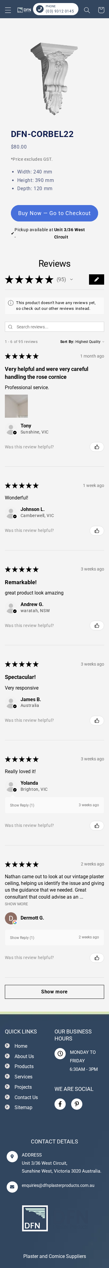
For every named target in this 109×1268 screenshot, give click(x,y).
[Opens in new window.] (14, 922)
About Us (24, 1056)
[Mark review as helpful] (97, 447)
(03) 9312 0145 (60, 11)
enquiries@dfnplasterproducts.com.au (58, 1185)
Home (21, 1046)
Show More (16, 904)
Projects (23, 1087)
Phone (51, 6)
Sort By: (67, 342)
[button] (8, 10)
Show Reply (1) (22, 805)
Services (23, 1077)
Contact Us (26, 1097)
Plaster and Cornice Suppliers (54, 1256)
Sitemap (23, 1107)
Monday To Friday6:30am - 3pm (84, 1061)
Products (24, 1066)
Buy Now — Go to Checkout (54, 213)
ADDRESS (32, 1155)
